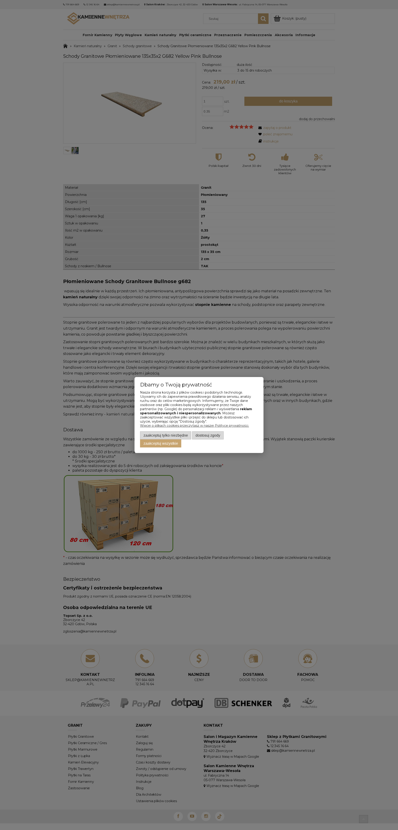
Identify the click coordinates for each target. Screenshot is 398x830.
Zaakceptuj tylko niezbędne (165, 435)
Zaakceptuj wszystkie (160, 443)
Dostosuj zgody (208, 435)
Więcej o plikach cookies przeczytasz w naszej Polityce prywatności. (194, 426)
